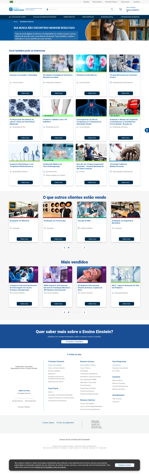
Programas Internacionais (57, 400)
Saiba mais (25, 93)
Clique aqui (95, 421)
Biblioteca (51, 374)
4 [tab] (74, 247)
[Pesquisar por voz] (47, 9)
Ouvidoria (136, 2)
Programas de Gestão (88, 388)
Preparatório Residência (88, 374)
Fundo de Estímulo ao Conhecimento (61, 398)
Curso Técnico (85, 368)
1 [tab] (68, 247)
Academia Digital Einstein (89, 394)
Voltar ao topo (75, 354)
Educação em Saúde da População (60, 395)
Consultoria (117, 365)
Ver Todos (116, 371)
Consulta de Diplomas (120, 386)
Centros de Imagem (87, 403)
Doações (86, 2)
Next (85, 248)
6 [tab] (77, 247)
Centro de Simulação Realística (91, 406)
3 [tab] (72, 247)
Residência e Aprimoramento (90, 376)
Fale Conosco (125, 2)
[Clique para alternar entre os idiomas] (13, 1)
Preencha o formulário (74, 342)
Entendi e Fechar (124, 465)
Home (16, 21)
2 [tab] (70, 247)
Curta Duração (85, 385)
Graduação (84, 371)
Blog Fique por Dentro (55, 381)
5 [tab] (75, 247)
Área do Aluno (97, 2)
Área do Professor (111, 2)
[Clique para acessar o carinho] (120, 9)
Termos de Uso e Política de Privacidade (74, 439)
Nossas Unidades (54, 371)
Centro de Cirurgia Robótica (90, 409)
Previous (64, 248)
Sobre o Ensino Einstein (56, 368)
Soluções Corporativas (120, 368)
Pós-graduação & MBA (88, 379)
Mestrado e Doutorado (88, 382)
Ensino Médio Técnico (88, 365)
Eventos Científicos (87, 391)
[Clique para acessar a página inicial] (25, 12)
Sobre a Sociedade (55, 365)
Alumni (50, 392)
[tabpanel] (23, 222)
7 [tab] (79, 247)
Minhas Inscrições (119, 389)
